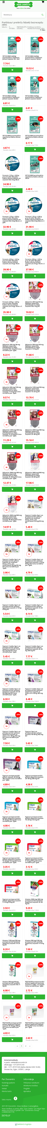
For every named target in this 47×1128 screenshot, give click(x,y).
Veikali (4, 1088)
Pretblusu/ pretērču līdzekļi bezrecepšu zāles (35, 27)
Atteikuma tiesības (31, 1085)
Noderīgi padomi (8, 1083)
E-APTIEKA (12, 27)
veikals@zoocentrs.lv (19, 1062)
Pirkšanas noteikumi (31, 1083)
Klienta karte (7, 1091)
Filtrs (43, 30)
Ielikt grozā (12, 70)
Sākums (4, 27)
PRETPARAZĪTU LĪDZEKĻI (22, 27)
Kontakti (5, 1085)
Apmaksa (27, 1091)
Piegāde (27, 1088)
